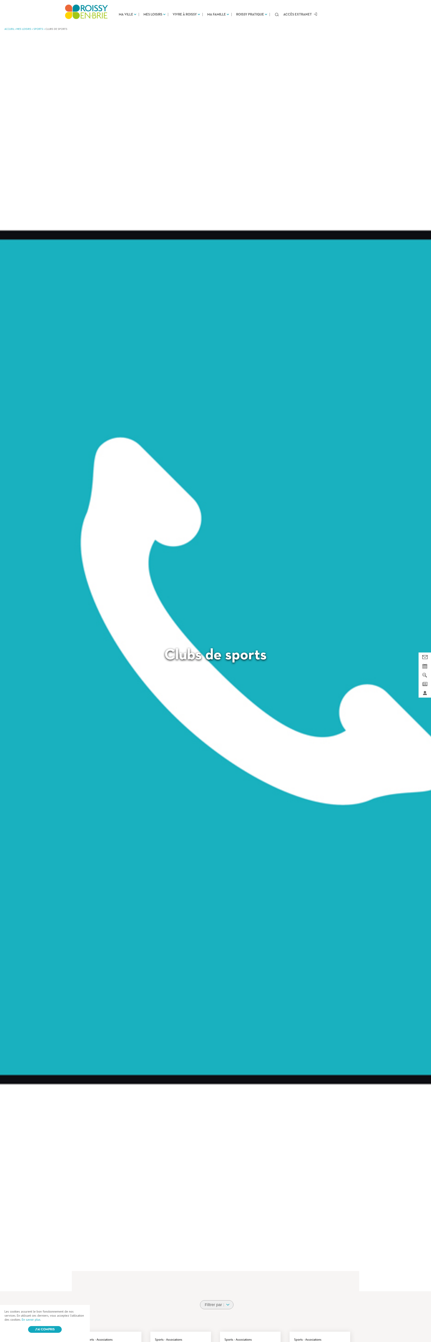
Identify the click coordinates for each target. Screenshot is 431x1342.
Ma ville (126, 14)
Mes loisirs (152, 14)
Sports (38, 29)
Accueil (9, 29)
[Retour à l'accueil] (86, 11)
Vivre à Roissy (185, 14)
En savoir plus (31, 1320)
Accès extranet (297, 14)
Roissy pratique (250, 14)
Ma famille (216, 14)
